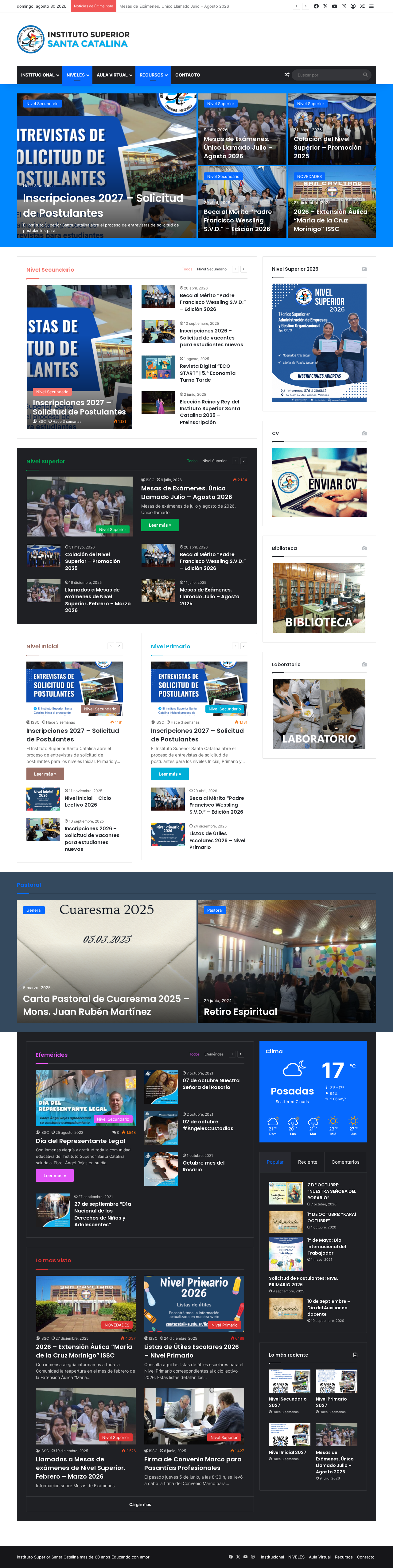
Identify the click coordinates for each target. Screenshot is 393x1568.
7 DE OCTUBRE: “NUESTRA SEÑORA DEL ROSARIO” (331, 1191)
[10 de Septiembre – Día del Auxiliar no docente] (286, 1308)
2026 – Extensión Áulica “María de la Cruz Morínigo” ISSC (331, 220)
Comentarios (346, 1162)
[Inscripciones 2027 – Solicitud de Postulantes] (106, 165)
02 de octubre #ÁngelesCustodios (208, 1125)
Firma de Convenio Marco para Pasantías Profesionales (193, 1463)
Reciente (307, 1162)
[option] (196, 165)
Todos (187, 269)
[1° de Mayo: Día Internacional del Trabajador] (286, 1254)
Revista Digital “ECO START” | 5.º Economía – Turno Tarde (210, 373)
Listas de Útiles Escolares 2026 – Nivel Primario (217, 840)
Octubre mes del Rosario (203, 1166)
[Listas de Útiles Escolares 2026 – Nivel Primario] (168, 834)
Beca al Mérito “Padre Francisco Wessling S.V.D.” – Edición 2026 (238, 220)
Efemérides (214, 1054)
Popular (275, 1162)
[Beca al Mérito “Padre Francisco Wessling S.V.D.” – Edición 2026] (242, 202)
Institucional (38, 74)
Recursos (151, 74)
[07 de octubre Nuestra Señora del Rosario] (161, 1087)
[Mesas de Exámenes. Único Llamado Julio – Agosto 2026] (242, 129)
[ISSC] (73, 39)
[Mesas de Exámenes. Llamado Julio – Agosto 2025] (158, 590)
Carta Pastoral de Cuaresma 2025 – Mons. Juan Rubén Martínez (106, 1005)
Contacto (187, 74)
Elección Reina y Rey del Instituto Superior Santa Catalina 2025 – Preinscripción (210, 412)
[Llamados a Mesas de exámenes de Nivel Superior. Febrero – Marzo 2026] (43, 590)
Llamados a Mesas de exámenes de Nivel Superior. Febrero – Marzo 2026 (98, 600)
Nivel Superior (220, 103)
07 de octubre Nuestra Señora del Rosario (211, 1084)
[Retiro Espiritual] (287, 961)
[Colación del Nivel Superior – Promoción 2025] (332, 129)
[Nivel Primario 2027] (336, 1381)
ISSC (41, 421)
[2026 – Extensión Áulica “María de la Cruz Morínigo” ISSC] (332, 202)
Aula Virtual (112, 74)
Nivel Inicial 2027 (287, 1452)
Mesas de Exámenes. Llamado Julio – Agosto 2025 (209, 596)
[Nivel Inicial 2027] (289, 1434)
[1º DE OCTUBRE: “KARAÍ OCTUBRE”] (286, 1221)
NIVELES (76, 74)
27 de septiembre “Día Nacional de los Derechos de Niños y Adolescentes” (102, 1214)
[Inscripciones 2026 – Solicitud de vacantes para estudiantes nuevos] (158, 331)
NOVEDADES (309, 176)
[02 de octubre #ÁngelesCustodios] (161, 1128)
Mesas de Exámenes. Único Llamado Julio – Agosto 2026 (238, 147)
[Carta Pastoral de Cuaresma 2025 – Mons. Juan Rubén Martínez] (106, 961)
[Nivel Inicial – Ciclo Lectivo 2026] (43, 799)
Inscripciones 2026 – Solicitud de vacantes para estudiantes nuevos (211, 337)
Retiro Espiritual (240, 1011)
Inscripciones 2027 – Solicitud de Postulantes (103, 206)
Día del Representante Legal (80, 1141)
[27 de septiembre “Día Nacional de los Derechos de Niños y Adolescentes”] (53, 1210)
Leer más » (160, 525)
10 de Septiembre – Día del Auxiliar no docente (328, 1307)
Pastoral (215, 910)
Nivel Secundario (42, 103)
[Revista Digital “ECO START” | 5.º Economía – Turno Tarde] (158, 367)
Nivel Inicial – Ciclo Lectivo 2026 (88, 801)
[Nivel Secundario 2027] (289, 1381)
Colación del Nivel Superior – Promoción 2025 (163, 6)
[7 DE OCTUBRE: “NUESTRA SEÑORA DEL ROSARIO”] (286, 1193)
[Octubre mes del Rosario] (161, 1169)
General (33, 910)
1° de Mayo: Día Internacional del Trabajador (326, 1246)
